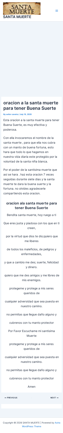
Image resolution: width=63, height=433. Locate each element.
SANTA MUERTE (17, 17)
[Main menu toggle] (57, 11)
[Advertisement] (31, 54)
